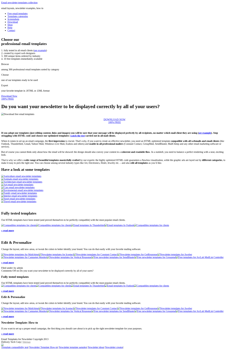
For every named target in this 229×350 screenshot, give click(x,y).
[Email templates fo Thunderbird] (88, 225)
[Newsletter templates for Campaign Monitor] (24, 257)
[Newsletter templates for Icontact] (56, 254)
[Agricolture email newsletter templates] (21, 176)
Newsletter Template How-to (43, 347)
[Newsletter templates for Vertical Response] (69, 257)
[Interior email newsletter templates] (19, 196)
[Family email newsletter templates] (19, 193)
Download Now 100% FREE (9, 97)
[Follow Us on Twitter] (2, 345)
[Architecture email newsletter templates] (21, 181)
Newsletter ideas (96, 347)
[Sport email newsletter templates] (18, 198)
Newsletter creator (114, 347)
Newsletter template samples (73, 347)
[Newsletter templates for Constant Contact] (95, 254)
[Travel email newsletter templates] (18, 201)
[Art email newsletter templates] (17, 184)
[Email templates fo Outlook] (119, 225)
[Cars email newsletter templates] (18, 187)
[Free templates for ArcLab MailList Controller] (200, 257)
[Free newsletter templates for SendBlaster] (113, 257)
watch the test (77, 135)
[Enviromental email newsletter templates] (22, 190)
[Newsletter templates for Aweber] (174, 254)
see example (40, 50)
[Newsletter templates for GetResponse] (137, 254)
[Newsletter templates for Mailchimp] (20, 254)
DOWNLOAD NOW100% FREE (114, 121)
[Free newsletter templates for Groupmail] (155, 257)
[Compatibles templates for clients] (18, 225)
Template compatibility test (15, 347)
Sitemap (27, 342)
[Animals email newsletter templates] (19, 179)
